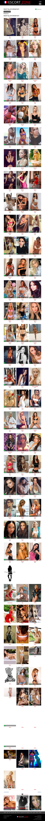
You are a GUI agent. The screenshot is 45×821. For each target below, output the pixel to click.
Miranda (22, 211)
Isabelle (35, 430)
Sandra (35, 342)
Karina (35, 255)
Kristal (35, 495)
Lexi (10, 539)
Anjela (35, 602)
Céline (22, 320)
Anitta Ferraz (10, 602)
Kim (10, 255)
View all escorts (7, 11)
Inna (10, 495)
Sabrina (10, 364)
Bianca (22, 189)
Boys (25, 812)
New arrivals (12, 812)
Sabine (10, 58)
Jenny (22, 146)
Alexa (35, 58)
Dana (35, 408)
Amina (35, 299)
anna (35, 623)
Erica (22, 255)
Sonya (35, 211)
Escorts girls (22, 812)
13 (26, 794)
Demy (35, 277)
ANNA (10, 759)
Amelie (22, 342)
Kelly (10, 211)
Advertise (34, 812)
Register (5, 812)
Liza (10, 430)
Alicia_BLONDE (35, 386)
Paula (35, 452)
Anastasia (10, 452)
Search (31, 812)
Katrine (10, 233)
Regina (22, 80)
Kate (35, 233)
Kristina (22, 452)
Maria (22, 102)
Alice (35, 36)
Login (7, 812)
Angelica (10, 80)
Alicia (35, 517)
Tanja (35, 146)
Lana (22, 408)
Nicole (35, 561)
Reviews (37, 812)
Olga (10, 561)
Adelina (10, 342)
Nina (35, 102)
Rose (22, 539)
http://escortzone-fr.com (38, 816)
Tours (9, 812)
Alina (22, 233)
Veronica (10, 277)
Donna (35, 189)
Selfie (15, 812)
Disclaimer (5, 817)
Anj (22, 602)
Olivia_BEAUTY (22, 495)
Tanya (10, 102)
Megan (10, 320)
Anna (10, 146)
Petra (35, 124)
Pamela (22, 561)
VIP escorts (18, 812)
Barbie (10, 124)
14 (27, 794)
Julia (22, 36)
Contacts (40, 812)
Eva (10, 36)
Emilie (22, 517)
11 (23, 794)
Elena (10, 189)
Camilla (22, 277)
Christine (35, 80)
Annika (10, 408)
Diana (22, 386)
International (28, 812)
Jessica (22, 124)
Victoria (10, 517)
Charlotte (22, 364)
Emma (22, 430)
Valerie (22, 58)
